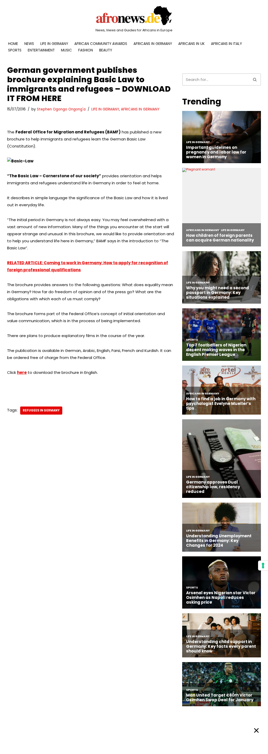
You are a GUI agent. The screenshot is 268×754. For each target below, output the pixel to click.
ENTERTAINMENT (41, 50)
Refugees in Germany (41, 410)
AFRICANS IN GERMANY (152, 43)
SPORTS (14, 50)
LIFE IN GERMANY (54, 43)
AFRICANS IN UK (191, 43)
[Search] (255, 79)
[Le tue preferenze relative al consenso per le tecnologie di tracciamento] (263, 565)
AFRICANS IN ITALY (226, 43)
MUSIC (66, 50)
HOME (13, 43)
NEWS (29, 43)
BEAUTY (105, 50)
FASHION (85, 50)
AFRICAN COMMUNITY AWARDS (100, 43)
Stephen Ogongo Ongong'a (61, 109)
